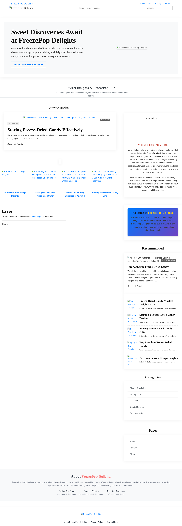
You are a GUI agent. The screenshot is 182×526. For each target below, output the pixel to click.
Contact (166, 3)
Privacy (158, 3)
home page (36, 217)
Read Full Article (15, 144)
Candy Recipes (137, 407)
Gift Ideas (134, 401)
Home (143, 3)
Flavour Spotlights (138, 388)
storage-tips (13, 123)
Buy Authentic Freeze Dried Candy (148, 266)
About (150, 3)
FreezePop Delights (22, 3)
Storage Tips (135, 394)
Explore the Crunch (28, 64)
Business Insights (137, 413)
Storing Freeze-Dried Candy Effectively (45, 129)
